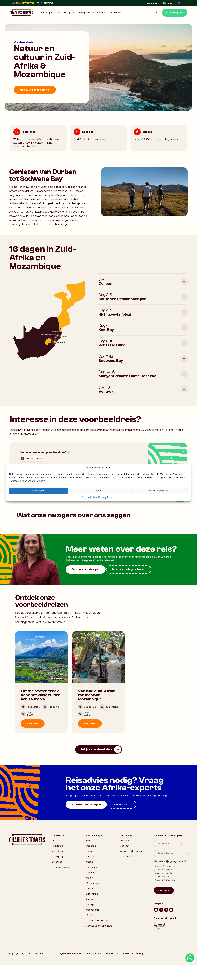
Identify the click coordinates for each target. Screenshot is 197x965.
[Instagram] (161, 910)
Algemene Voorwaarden (70, 953)
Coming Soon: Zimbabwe (99, 925)
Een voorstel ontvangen (86, 569)
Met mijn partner (164, 869)
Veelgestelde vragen (131, 851)
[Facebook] (156, 910)
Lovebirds (57, 861)
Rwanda (90, 851)
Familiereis (57, 845)
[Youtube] (171, 910)
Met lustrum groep (165, 880)
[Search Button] (157, 12)
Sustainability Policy (132, 953)
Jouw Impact (115, 12)
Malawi (89, 877)
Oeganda (91, 845)
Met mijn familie (164, 873)
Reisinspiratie (84, 12)
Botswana (91, 867)
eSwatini (90, 872)
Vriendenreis (58, 851)
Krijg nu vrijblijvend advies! (35, 89)
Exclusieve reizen (61, 867)
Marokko (90, 915)
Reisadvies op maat (174, 12)
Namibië (90, 888)
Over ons (100, 12)
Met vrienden (163, 876)
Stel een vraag (121, 804)
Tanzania (91, 856)
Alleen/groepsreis (165, 866)
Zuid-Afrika (92, 893)
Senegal (90, 904)
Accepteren (38, 490)
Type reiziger (45, 12)
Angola (89, 861)
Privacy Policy (106, 497)
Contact (167, 3)
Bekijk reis (33, 723)
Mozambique (93, 883)
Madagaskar (92, 909)
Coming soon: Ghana (97, 920)
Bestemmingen (64, 12)
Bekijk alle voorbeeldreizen (96, 749)
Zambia (90, 899)
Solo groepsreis (60, 856)
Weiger (98, 490)
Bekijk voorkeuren (158, 490)
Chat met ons (127, 856)
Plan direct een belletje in (86, 804)
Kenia (88, 840)
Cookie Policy (89, 497)
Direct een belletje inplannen (128, 569)
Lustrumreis (151, 3)
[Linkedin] (166, 910)
